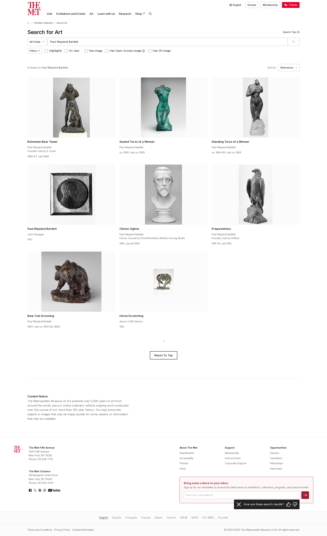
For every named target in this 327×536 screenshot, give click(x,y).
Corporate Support (235, 463)
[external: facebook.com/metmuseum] (30, 490)
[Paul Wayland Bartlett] (71, 195)
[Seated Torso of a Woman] (163, 107)
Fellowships (276, 463)
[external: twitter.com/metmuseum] (35, 490)
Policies (184, 463)
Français (146, 517)
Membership (270, 4)
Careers (274, 453)
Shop (138, 13)
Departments (187, 453)
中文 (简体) (208, 517)
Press (183, 468)
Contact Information (83, 529)
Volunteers (276, 458)
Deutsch (171, 517)
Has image (95, 50)
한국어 (194, 517)
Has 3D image (162, 50)
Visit (49, 13)
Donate (252, 4)
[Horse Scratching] (163, 282)
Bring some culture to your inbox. (206, 483)
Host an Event (232, 458)
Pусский (223, 517)
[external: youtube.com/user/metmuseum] (54, 490)
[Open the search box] (150, 13)
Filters (33, 50)
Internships (276, 468)
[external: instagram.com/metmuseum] (44, 490)
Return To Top (163, 355)
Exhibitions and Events (70, 13)
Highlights (55, 50)
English (103, 517)
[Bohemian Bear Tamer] (71, 107)
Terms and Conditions (39, 529)
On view (74, 50)
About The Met (188, 447)
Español (116, 517)
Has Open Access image (125, 50)
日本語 (183, 517)
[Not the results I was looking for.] (294, 504)
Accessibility (186, 458)
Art (91, 13)
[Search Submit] (293, 42)
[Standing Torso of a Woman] (256, 107)
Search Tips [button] (289, 32)
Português (131, 517)
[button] (143, 51)
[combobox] (168, 42)
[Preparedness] (256, 195)
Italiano (159, 517)
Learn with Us (106, 13)
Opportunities (278, 447)
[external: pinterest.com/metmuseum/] (39, 490)
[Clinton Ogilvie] (163, 195)
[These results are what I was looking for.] (288, 504)
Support (230, 447)
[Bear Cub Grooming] (71, 282)
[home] (28, 23)
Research (125, 13)
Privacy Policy (62, 529)
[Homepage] (34, 8)
